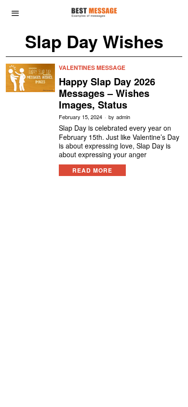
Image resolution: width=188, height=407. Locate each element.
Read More (92, 170)
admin (123, 117)
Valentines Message (92, 68)
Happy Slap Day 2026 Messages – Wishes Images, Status (107, 93)
